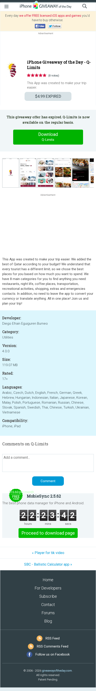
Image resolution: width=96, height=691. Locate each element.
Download (48, 137)
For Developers (48, 588)
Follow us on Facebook (52, 654)
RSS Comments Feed (52, 646)
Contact (48, 604)
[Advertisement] (48, 46)
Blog (48, 621)
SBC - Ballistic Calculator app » (48, 564)
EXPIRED (48, 96)
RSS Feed (53, 638)
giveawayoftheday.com (57, 670)
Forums (48, 612)
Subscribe (48, 596)
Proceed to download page (48, 533)
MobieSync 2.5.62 (44, 496)
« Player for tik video (48, 553)
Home (48, 579)
